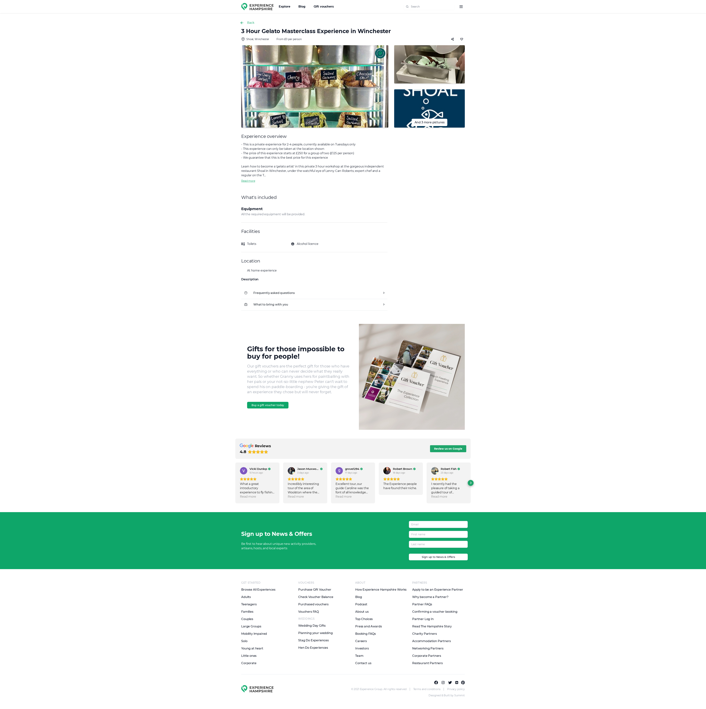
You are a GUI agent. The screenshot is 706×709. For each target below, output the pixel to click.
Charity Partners (424, 633)
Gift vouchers (324, 6)
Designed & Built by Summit (447, 695)
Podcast (361, 604)
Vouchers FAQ (308, 611)
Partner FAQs (422, 604)
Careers (361, 641)
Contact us (363, 663)
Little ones (248, 656)
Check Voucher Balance (315, 597)
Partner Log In (423, 619)
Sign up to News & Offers (438, 557)
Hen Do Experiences (313, 647)
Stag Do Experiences (313, 640)
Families (247, 611)
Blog (302, 6)
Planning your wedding (315, 633)
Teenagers (249, 604)
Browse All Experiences (258, 589)
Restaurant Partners (427, 663)
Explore (285, 6)
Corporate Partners (426, 656)
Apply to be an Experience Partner (437, 589)
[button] (235, 483)
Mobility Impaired (254, 633)
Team (359, 656)
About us (362, 611)
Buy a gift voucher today (268, 405)
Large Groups (251, 626)
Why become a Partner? (430, 597)
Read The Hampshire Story (432, 626)
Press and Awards (368, 626)
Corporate (248, 663)
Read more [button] (248, 496)
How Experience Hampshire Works (381, 589)
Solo (244, 641)
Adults (246, 597)
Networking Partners (427, 648)
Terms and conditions (427, 689)
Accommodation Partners (431, 641)
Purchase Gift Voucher (314, 589)
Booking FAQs (365, 633)
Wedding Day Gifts (312, 625)
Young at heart (252, 648)
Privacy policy (456, 689)
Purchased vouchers (313, 604)
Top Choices (364, 619)
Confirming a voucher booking (434, 611)
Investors (362, 648)
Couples (247, 619)
